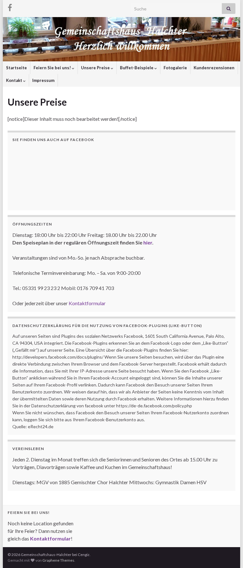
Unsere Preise (96, 67)
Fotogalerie (175, 67)
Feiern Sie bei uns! (53, 67)
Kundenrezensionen (214, 67)
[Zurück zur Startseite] (121, 39)
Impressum (43, 80)
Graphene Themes (58, 560)
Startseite (16, 67)
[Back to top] (229, 554)
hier (147, 242)
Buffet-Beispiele (137, 67)
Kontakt (14, 80)
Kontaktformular (87, 303)
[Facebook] (10, 6)
